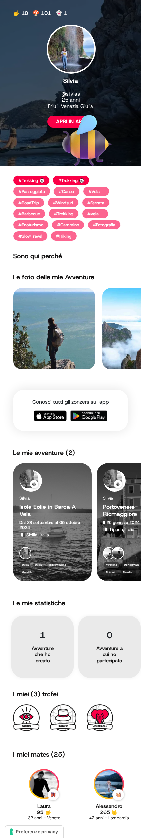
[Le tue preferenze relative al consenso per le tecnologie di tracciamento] (34, 832)
